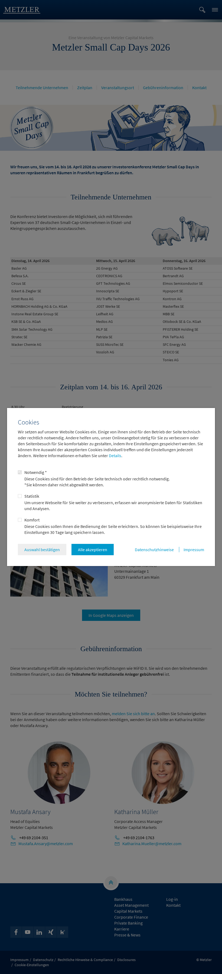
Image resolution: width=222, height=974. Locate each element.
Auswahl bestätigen (42, 549)
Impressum (194, 549)
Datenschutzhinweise (154, 549)
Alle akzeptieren (92, 549)
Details (114, 455)
